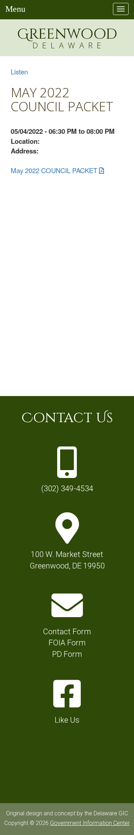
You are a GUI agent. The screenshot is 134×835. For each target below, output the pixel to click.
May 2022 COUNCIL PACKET (54, 170)
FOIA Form (67, 642)
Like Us (67, 720)
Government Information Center (90, 823)
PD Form (67, 654)
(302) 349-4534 (67, 488)
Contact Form (67, 631)
